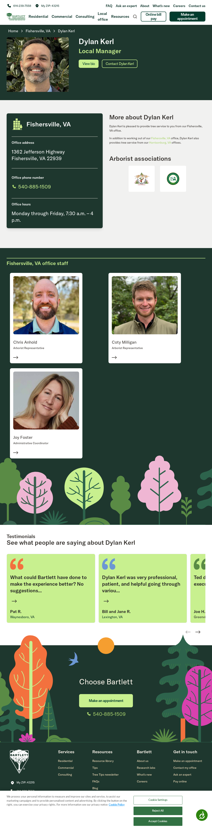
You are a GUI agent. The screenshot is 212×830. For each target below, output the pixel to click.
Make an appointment (187, 16)
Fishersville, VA (160, 138)
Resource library (103, 761)
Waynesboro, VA (22, 617)
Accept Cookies (157, 821)
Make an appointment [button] (187, 761)
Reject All (158, 811)
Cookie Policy (117, 805)
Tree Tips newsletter (105, 774)
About (144, 6)
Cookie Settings (157, 800)
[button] (47, 5)
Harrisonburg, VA (160, 142)
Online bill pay (153, 16)
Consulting (85, 16)
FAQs (95, 781)
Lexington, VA (112, 617)
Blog (95, 788)
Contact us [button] (197, 6)
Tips (95, 768)
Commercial (62, 16)
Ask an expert (126, 6)
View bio (88, 63)
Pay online (180, 781)
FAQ (109, 6)
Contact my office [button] (184, 768)
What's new (161, 6)
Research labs (146, 768)
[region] (106, 810)
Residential (38, 16)
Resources (120, 16)
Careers (179, 6)
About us (142, 761)
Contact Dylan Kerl (120, 63)
